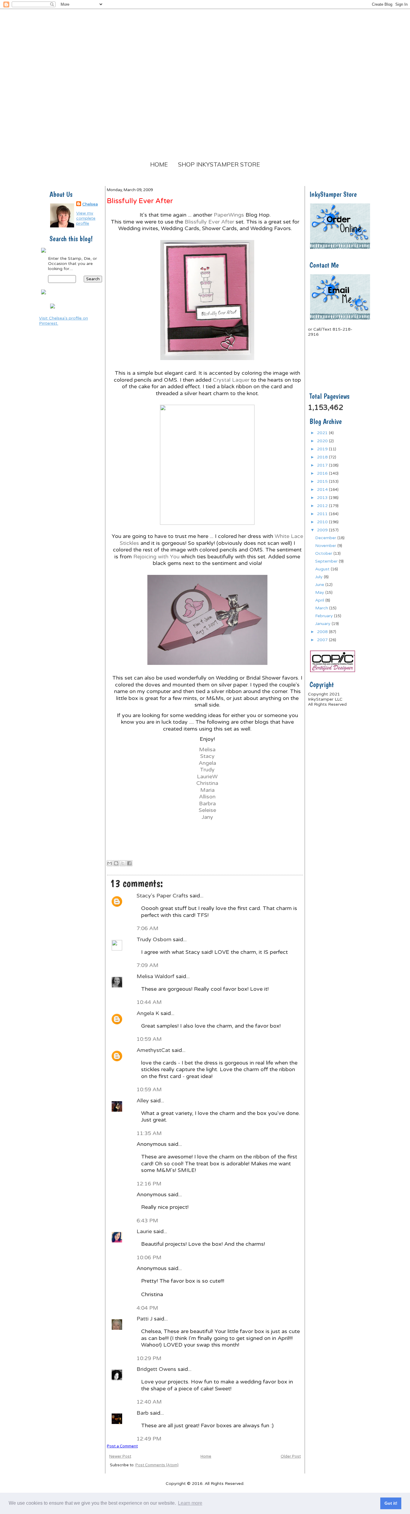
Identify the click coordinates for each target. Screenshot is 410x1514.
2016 (323, 473)
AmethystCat (154, 1050)
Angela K (149, 1013)
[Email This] (110, 863)
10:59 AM (149, 1039)
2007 (323, 639)
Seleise (207, 810)
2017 (323, 465)
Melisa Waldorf (156, 976)
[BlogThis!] (116, 863)
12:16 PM (149, 1183)
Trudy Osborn (155, 939)
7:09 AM (147, 965)
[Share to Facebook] (129, 863)
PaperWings (229, 215)
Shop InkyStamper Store (219, 164)
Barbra (207, 803)
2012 (323, 505)
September (327, 561)
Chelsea (90, 204)
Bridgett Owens (157, 1369)
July (319, 576)
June (320, 584)
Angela (207, 763)
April (320, 600)
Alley (143, 1100)
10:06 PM (149, 1257)
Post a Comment (122, 1446)
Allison (207, 796)
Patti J (145, 1318)
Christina (207, 783)
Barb (143, 1413)
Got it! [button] (390, 1503)
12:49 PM (149, 1438)
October (324, 553)
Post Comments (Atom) (157, 1465)
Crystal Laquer (231, 380)
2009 (323, 530)
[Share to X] (123, 863)
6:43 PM (147, 1220)
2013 (323, 497)
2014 (323, 489)
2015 (323, 481)
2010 (323, 521)
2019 (323, 449)
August (323, 569)
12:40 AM (149, 1401)
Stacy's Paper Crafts (163, 895)
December (326, 537)
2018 (323, 457)
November (326, 545)
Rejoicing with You (156, 556)
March (322, 608)
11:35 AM (149, 1133)
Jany (207, 817)
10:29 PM (149, 1358)
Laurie (145, 1231)
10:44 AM (149, 1002)
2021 (323, 432)
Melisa (207, 749)
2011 (323, 513)
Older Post (291, 1456)
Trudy (207, 769)
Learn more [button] (190, 1503)
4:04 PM (147, 1308)
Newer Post (120, 1456)
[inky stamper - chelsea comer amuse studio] (52, 309)
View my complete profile (85, 218)
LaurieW (207, 776)
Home (159, 164)
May (320, 592)
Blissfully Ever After (209, 221)
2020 (323, 440)
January (323, 623)
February (324, 615)
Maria (207, 790)
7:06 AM (147, 928)
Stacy (207, 756)
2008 (323, 631)
